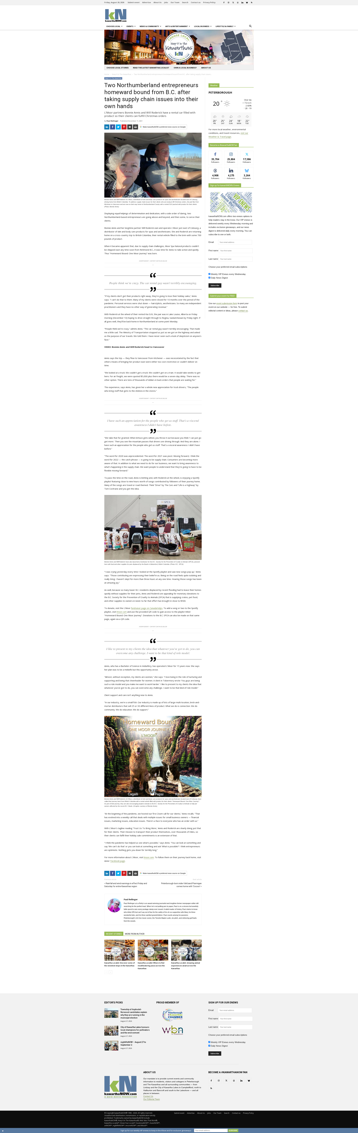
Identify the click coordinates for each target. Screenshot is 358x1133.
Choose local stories (118, 67)
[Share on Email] (129, 126)
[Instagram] (228, 2)
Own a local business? (185, 67)
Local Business (201, 26)
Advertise (146, 2)
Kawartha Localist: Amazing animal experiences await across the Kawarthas (185, 966)
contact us (243, 310)
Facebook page (117, 861)
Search (185, 2)
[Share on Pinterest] (124, 126)
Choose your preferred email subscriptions (228, 267)
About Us (158, 2)
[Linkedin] (242, 2)
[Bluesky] (247, 2)
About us (206, 67)
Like (215, 153)
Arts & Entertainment (176, 26)
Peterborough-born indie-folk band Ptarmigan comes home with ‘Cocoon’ (181, 884)
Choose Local (113, 26)
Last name (213, 259)
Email (213, 242)
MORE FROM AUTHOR (134, 934)
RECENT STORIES (114, 934)
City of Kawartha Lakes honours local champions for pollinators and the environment (135, 1030)
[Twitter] (233, 2)
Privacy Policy (209, 2)
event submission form (226, 303)
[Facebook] (224, 2)
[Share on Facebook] (112, 126)
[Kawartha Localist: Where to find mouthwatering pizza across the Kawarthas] (153, 950)
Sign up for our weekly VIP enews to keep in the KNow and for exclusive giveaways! (156, 1130)
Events (130, 26)
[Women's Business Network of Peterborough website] (172, 1034)
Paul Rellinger (112, 121)
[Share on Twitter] (118, 126)
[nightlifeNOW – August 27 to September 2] (111, 1046)
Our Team (175, 2)
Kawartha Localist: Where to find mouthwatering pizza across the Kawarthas (151, 966)
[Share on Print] (135, 126)
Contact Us (148, 1096)
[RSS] (251, 2)
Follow (231, 153)
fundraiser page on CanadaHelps (146, 608)
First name (213, 250)
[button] (250, 26)
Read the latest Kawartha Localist (151, 67)
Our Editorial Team (151, 1099)
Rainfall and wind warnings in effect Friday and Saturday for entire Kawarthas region (125, 884)
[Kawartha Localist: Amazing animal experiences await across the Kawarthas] (186, 950)
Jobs (166, 2)
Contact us (196, 2)
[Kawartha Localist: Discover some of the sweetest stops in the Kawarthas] (119, 950)
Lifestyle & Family (224, 26)
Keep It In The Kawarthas (113, 78)
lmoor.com (122, 611)
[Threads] (238, 2)
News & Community (149, 26)
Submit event (134, 2)
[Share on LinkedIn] (106, 126)
